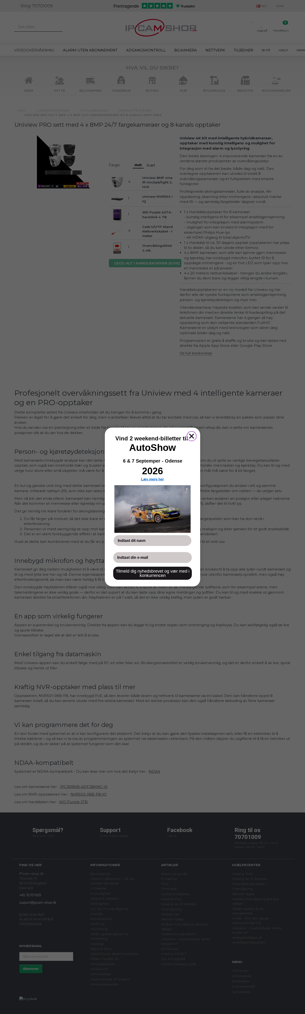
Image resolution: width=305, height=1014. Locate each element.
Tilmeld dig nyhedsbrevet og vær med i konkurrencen (152, 573)
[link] (152, 509)
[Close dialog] (191, 436)
